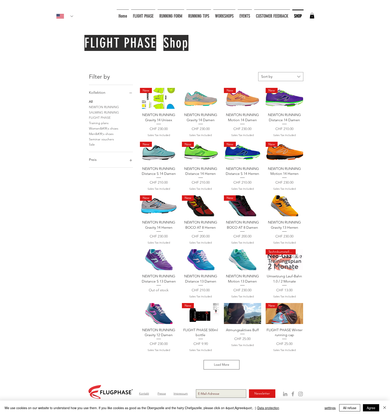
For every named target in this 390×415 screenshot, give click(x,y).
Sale (92, 144)
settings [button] (330, 408)
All (91, 102)
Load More (221, 365)
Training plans (99, 123)
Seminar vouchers (101, 139)
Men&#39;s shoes (101, 134)
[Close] (384, 407)
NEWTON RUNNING (104, 107)
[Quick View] (200, 98)
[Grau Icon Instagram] (300, 394)
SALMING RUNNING (104, 112)
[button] (224, 14)
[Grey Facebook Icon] (293, 394)
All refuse (349, 408)
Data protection (268, 408)
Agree (371, 408)
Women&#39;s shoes (103, 128)
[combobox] (280, 76)
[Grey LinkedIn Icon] (285, 394)
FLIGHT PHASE (100, 118)
